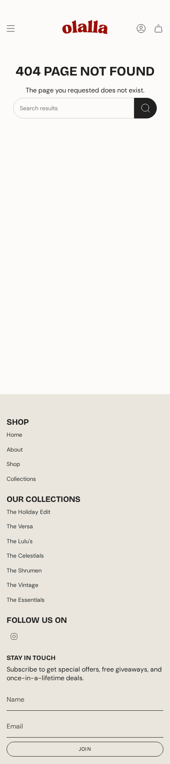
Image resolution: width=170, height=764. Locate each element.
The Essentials (26, 599)
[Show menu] (10, 28)
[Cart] (158, 28)
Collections (21, 479)
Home (14, 434)
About (15, 449)
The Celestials (25, 555)
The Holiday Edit (28, 512)
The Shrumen (24, 570)
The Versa (20, 526)
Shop (13, 464)
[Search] (145, 108)
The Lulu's (20, 541)
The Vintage (22, 585)
